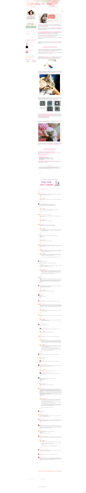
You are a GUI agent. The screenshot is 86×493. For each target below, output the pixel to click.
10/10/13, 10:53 (45, 449)
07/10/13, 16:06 (45, 208)
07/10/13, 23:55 (43, 377)
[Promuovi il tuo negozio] (31, 28)
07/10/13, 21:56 (45, 344)
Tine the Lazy (59, 56)
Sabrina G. (41, 260)
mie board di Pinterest (50, 53)
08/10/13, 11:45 (42, 414)
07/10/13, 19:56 (43, 335)
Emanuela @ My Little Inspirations (43, 364)
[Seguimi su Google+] (29, 19)
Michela (40, 234)
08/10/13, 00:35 (45, 398)
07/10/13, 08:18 (44, 249)
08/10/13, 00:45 (50, 372)
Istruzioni (49, 154)
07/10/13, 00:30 (42, 203)
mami (40, 300)
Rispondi (41, 201)
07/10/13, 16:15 (45, 269)
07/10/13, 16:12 (45, 253)
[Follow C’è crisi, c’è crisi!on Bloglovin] (34, 61)
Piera (40, 203)
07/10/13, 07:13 (43, 234)
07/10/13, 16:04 (45, 198)
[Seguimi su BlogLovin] (34, 19)
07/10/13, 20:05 (44, 339)
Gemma (40, 410)
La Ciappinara (41, 193)
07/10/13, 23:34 (48, 364)
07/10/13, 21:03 (43, 353)
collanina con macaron (49, 56)
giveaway (56, 41)
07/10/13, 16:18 (45, 309)
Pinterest (39, 189)
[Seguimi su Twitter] (31, 19)
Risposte (41, 197)
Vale (40, 414)
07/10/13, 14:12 (42, 294)
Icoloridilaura (54, 42)
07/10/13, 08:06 (43, 244)
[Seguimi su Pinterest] (28, 19)
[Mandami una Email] (32, 19)
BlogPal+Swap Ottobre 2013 (29, 49)
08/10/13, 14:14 (44, 360)
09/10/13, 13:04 (43, 430)
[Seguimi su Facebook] (26, 19)
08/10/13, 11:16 (42, 410)
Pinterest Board (42, 189)
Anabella (41, 377)
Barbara (40, 453)
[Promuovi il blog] (31, 25)
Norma (40, 294)
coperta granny (58, 97)
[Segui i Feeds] (35, 19)
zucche (45, 189)
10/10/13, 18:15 (43, 453)
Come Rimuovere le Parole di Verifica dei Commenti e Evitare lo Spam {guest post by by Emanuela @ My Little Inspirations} (32, 40)
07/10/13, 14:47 (42, 300)
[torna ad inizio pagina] (84, 492)
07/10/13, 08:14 (43, 260)
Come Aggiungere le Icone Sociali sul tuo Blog (32, 50)
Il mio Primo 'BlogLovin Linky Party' (32, 42)
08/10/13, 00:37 (45, 357)
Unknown (42, 198)
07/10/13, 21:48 (45, 331)
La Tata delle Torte (42, 449)
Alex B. (46, 486)
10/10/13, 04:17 (45, 440)
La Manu (40, 353)
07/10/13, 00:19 (44, 193)
